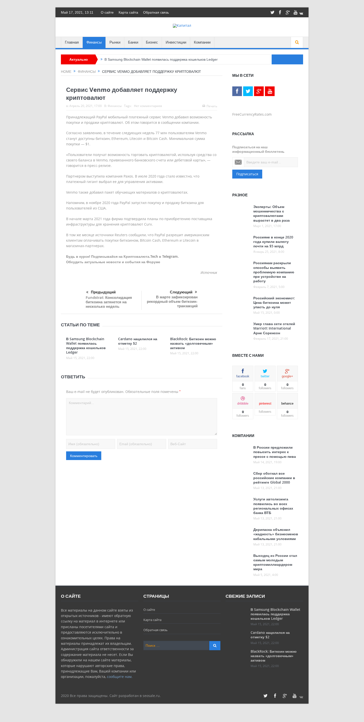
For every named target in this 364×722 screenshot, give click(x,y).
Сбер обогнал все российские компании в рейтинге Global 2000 (274, 478)
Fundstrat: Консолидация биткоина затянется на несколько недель (109, 302)
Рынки (114, 42)
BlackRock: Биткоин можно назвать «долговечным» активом (193, 343)
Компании (202, 42)
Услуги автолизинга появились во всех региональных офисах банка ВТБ (273, 506)
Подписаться (247, 174)
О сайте (107, 12)
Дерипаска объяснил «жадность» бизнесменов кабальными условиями (275, 534)
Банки (133, 42)
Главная (72, 42)
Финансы (94, 42)
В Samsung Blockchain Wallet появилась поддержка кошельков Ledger (161, 59)
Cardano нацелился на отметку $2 (137, 341)
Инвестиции (176, 42)
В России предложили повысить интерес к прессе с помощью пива (274, 452)
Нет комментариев (148, 106)
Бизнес (152, 42)
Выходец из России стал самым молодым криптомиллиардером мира (275, 562)
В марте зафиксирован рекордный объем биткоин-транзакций (172, 301)
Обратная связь (156, 12)
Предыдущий (103, 292)
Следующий (181, 292)
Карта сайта (128, 12)
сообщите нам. (119, 676)
